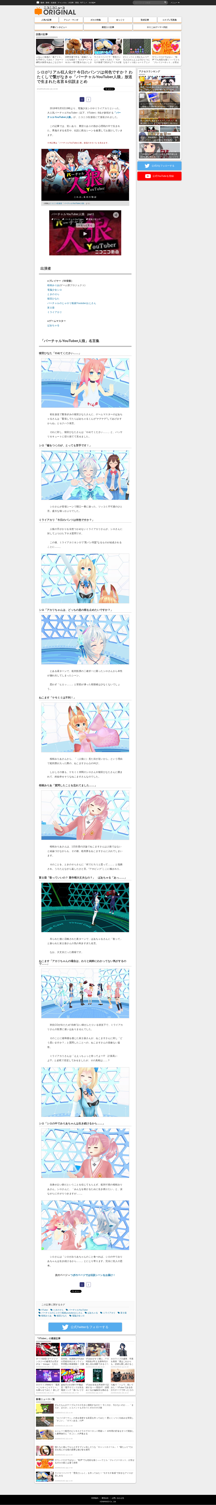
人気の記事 (46, 20)
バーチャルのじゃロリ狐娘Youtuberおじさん (71, 303)
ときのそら (53, 294)
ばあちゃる (53, 325)
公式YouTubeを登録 (163, 176)
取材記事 (145, 20)
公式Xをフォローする (162, 165)
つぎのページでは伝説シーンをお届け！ (92, 1275)
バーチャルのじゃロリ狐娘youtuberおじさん (61, 1313)
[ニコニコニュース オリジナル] (55, 11)
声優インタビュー (59, 27)
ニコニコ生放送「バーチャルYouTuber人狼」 (68, 203)
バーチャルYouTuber (78, 1310)
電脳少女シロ (54, 290)
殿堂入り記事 (108, 27)
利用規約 (94, 1498)
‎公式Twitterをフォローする (89, 1327)
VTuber (44, 1310)
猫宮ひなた (53, 298)
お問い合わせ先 (118, 1498)
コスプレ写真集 (169, 20)
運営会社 (105, 1498)
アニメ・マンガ (71, 20)
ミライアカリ (54, 312)
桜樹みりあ (53, 285)
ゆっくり (120, 20)
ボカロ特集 (96, 20)
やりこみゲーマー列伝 (157, 27)
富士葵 (51, 307)
